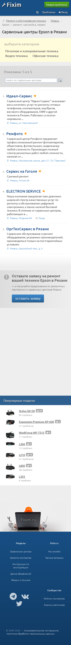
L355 (22, 476)
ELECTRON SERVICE (23, 191)
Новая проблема (56, 4)
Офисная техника (45, 56)
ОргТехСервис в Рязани (27, 228)
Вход (64, 12)
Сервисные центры (21, 551)
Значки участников (54, 604)
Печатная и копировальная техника (31, 51)
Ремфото (14, 133)
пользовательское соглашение (41, 630)
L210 (22, 455)
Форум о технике (20, 580)
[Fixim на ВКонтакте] (25, 596)
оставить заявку (27, 298)
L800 (22, 465)
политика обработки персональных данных (31, 633)
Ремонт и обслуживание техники (26, 20)
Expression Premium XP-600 (36, 421)
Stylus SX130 (27, 411)
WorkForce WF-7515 (31, 432)
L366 (22, 444)
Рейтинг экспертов (54, 598)
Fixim (14, 4)
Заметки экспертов (20, 557)
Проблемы (48, 12)
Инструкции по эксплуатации (20, 565)
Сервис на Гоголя (21, 171)
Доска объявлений (20, 573)
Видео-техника (16, 56)
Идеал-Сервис (19, 95)
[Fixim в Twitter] (19, 603)
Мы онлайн (54, 551)
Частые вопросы (54, 557)
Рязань (55, 20)
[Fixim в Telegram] (13, 596)
